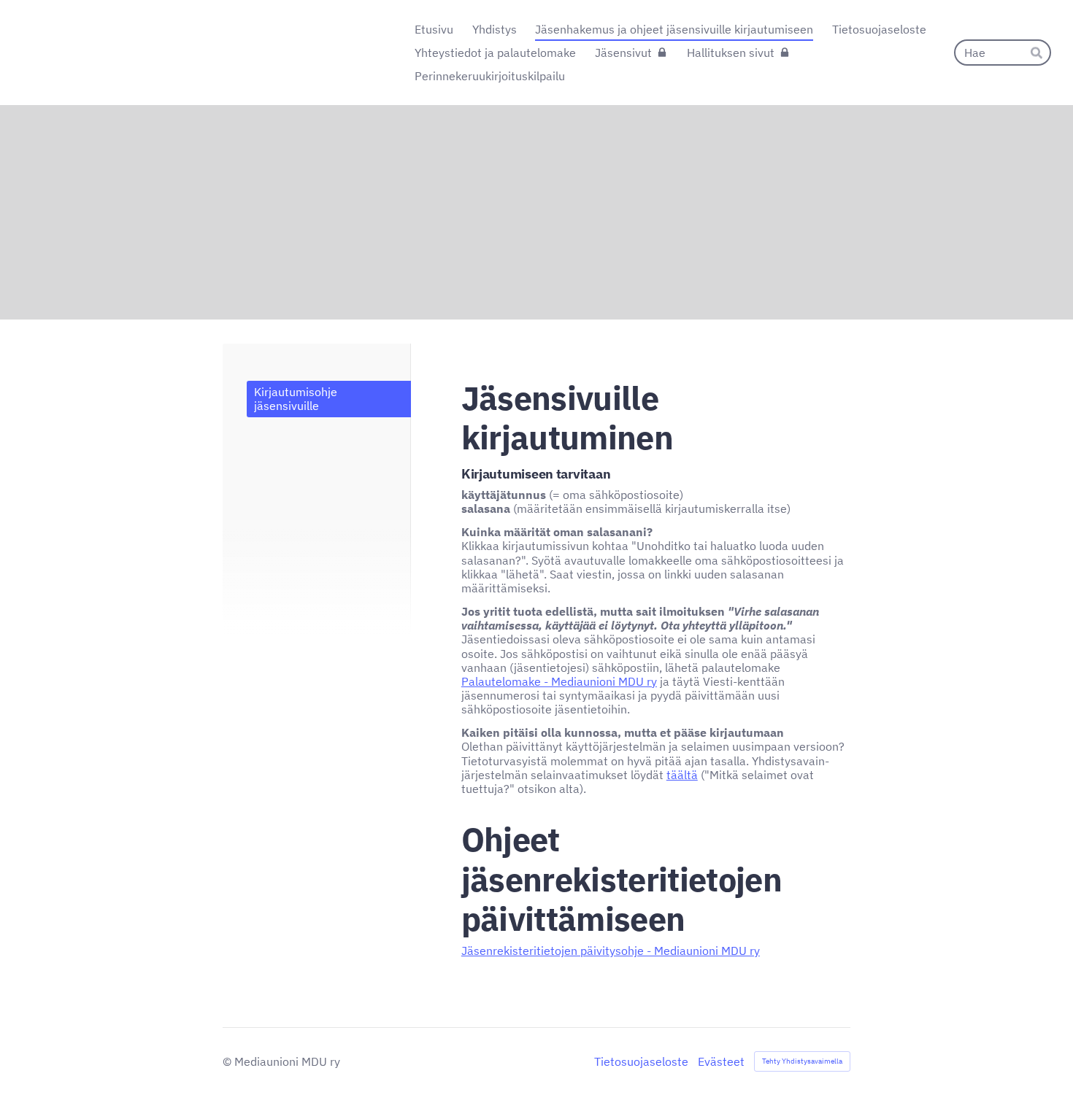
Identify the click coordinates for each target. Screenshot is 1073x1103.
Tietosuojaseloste (641, 1061)
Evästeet (721, 1061)
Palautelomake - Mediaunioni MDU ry (559, 681)
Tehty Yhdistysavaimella (802, 1061)
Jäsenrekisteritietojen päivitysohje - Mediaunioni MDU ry (610, 950)
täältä (682, 774)
